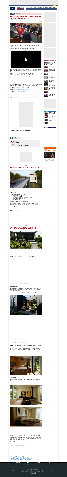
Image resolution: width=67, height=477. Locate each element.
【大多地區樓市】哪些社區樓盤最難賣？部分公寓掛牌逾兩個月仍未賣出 (51, 92)
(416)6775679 (20, 130)
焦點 (12, 10)
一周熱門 (50, 60)
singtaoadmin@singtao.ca (33, 471)
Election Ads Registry (33, 467)
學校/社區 (46, 7)
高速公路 (19, 210)
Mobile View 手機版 (33, 473)
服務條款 (49, 464)
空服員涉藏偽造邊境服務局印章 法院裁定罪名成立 (51, 77)
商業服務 (35, 7)
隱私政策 (25, 464)
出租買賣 (38, 7)
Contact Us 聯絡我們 (31, 464)
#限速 (13, 210)
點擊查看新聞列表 (18, 13)
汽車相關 (42, 7)
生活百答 (15, 132)
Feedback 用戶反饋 (55, 464)
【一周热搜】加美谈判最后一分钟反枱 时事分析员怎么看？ (51, 95)
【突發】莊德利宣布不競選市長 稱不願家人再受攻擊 (20, 89)
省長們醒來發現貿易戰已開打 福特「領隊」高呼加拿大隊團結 (51, 63)
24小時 (46, 60)
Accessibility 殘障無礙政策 (14, 464)
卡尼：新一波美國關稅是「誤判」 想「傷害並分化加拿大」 (51, 88)
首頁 (10, 10)
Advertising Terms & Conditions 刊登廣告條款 (33, 469)
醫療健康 (54, 7)
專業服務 (31, 7)
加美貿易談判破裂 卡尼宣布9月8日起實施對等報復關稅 (51, 70)
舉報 (40, 21)
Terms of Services (45, 464)
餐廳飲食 (50, 7)
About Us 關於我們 (38, 464)
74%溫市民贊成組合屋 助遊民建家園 (19, 445)
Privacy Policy (21, 464)
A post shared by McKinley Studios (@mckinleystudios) (20, 283)
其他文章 (12, 13)
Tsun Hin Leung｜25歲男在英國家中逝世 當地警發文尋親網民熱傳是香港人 (51, 85)
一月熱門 (54, 60)
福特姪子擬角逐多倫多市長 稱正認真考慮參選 (19, 91)
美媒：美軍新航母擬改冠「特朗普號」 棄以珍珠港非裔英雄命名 (51, 81)
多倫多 (50, 5)
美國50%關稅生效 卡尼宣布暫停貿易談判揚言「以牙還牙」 (51, 74)
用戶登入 (54, 5)
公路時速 (16, 210)
